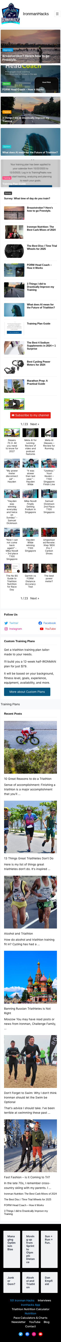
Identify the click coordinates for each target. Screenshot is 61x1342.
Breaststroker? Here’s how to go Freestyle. (25, 57)
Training (6, 112)
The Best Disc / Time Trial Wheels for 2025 (42, 247)
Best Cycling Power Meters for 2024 (38, 363)
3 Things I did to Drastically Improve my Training (25, 119)
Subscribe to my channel (32, 415)
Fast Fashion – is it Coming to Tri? (27, 1177)
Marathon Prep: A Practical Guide (37, 382)
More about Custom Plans (27, 691)
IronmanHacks (36, 13)
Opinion (6, 146)
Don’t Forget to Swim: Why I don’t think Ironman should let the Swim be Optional (30, 1097)
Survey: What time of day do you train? (27, 198)
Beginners (7, 50)
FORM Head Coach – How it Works (23, 89)
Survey (8, 193)
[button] (35, 424)
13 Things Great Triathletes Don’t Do (28, 858)
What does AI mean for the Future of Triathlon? (30, 152)
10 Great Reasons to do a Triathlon (28, 778)
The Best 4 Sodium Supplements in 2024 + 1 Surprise (41, 345)
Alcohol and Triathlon (18, 933)
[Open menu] (57, 14)
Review (6, 83)
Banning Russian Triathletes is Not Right (27, 1011)
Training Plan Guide (14, 183)
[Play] (14, 404)
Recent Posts (13, 713)
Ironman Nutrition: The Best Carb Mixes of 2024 (41, 228)
